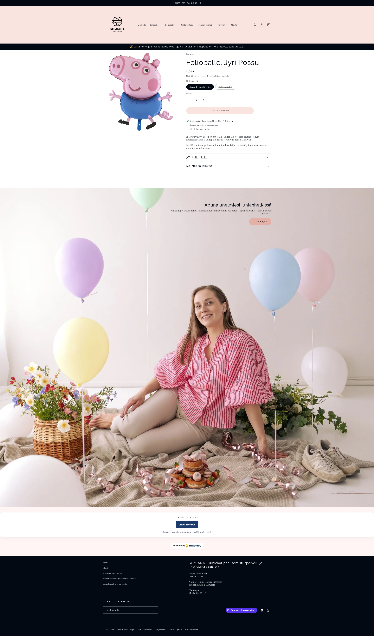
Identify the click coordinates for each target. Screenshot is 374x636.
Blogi (105, 568)
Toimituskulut (206, 76)
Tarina (105, 563)
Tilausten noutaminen (112, 573)
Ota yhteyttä (260, 221)
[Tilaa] (154, 610)
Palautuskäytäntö (192, 630)
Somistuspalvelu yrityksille (115, 584)
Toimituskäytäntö (175, 630)
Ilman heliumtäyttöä (200, 87)
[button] (155, 25)
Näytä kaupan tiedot (199, 129)
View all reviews (187, 524)
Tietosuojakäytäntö (145, 630)
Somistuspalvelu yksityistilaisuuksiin (119, 578)
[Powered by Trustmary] (187, 546)
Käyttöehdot (160, 630)
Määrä (189, 94)
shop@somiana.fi (198, 573)
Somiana (113, 630)
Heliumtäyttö (225, 87)
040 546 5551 (196, 576)
